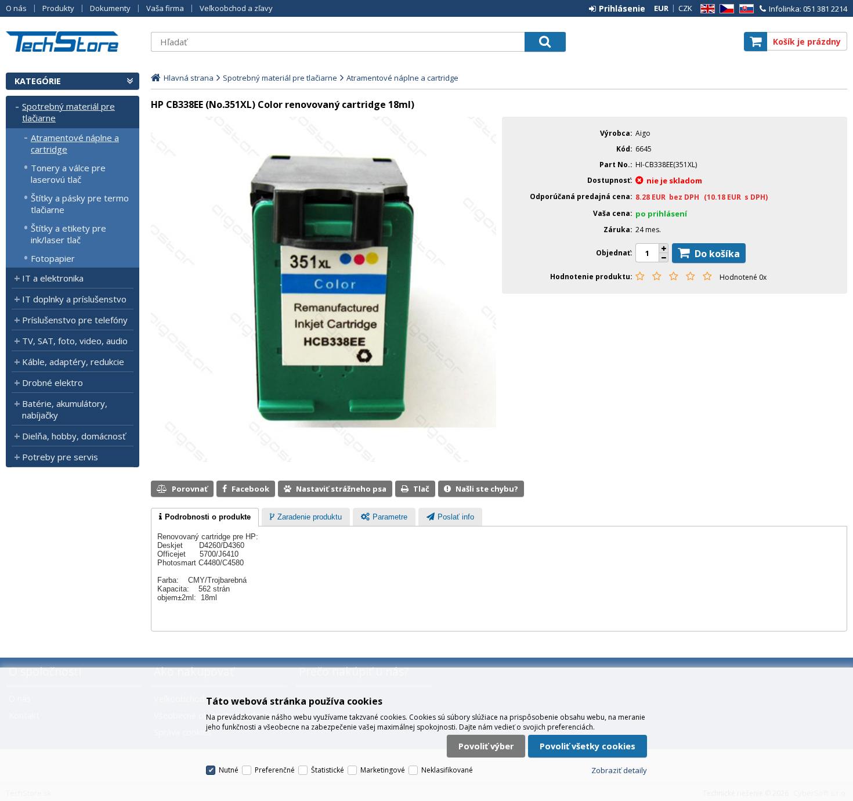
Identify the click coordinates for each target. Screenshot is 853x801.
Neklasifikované (447, 770)
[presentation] (204, 517)
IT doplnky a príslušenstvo (74, 299)
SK (744, 9)
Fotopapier (53, 258)
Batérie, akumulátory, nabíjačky (64, 409)
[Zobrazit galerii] (323, 459)
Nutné (228, 770)
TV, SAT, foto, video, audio (75, 341)
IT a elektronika (53, 278)
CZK (685, 8)
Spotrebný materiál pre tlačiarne (68, 112)
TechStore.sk (72, 41)
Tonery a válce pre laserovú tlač (68, 173)
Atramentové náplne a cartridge (75, 143)
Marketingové (382, 770)
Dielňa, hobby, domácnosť (73, 436)
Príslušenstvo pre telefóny (75, 320)
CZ (724, 9)
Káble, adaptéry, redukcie (73, 361)
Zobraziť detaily (619, 770)
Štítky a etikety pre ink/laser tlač (68, 234)
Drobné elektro (52, 382)
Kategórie (38, 80)
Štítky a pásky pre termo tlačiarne (80, 203)
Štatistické (327, 770)
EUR (661, 8)
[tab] (205, 517)
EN (705, 9)
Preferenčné (275, 770)
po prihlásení (661, 213)
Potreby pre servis (60, 457)
